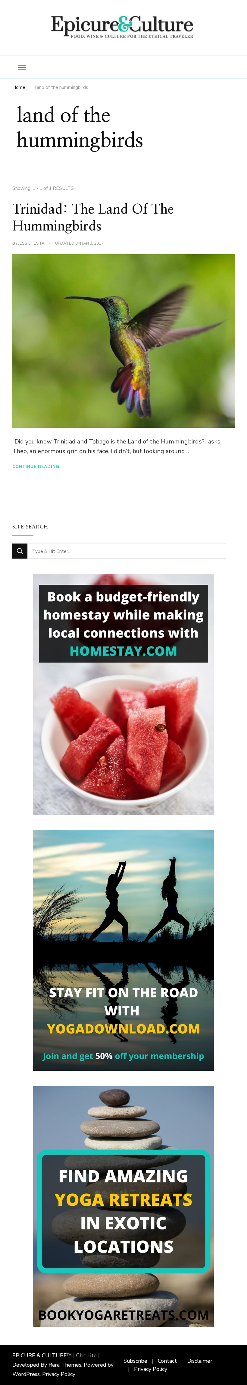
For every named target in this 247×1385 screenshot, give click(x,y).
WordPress (26, 1374)
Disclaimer (199, 1361)
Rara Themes (64, 1364)
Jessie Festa (31, 243)
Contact (167, 1361)
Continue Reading (35, 466)
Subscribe (135, 1361)
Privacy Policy (58, 1374)
